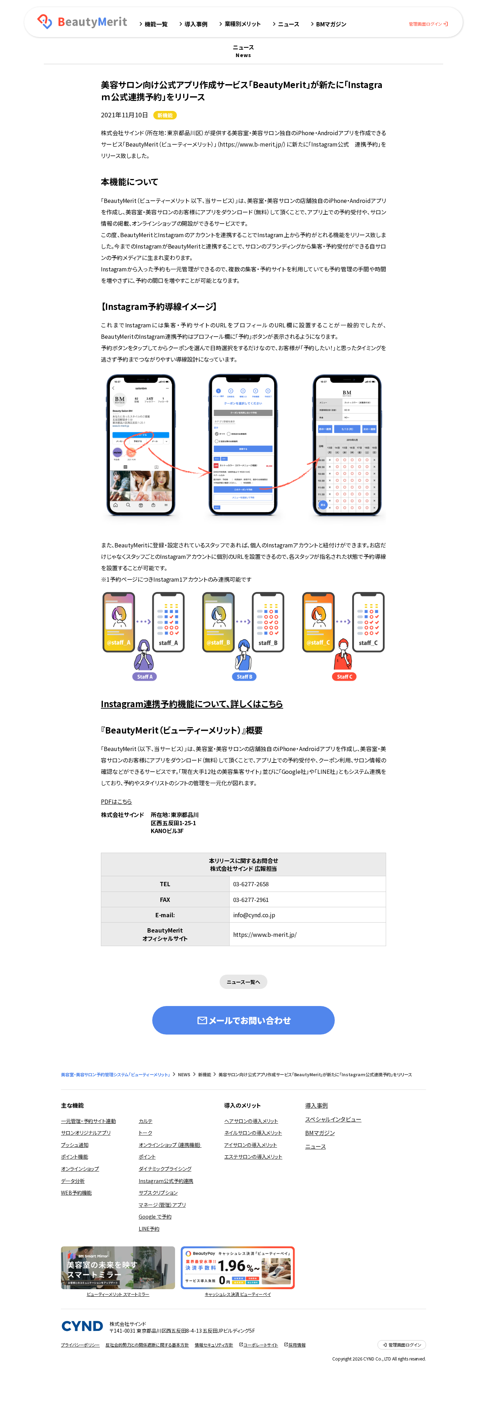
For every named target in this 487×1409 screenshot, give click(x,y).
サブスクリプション (158, 1192)
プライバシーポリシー (80, 1345)
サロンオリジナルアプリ (86, 1132)
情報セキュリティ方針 (214, 1345)
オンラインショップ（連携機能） (170, 1144)
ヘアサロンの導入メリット (251, 1120)
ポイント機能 (74, 1156)
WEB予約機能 (76, 1192)
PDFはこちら (116, 801)
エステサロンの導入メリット (253, 1156)
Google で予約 (155, 1216)
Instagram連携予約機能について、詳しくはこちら (192, 703)
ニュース (315, 1146)
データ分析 (73, 1180)
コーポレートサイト (261, 1345)
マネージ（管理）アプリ (162, 1204)
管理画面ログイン (428, 24)
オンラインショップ (80, 1168)
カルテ (146, 1120)
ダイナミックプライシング (165, 1168)
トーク (145, 1132)
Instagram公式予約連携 (166, 1180)
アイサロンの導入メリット (250, 1144)
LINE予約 (149, 1228)
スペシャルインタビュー (333, 1119)
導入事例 (316, 1105)
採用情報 (297, 1345)
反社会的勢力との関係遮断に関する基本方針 (147, 1345)
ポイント (147, 1156)
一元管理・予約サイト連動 (88, 1120)
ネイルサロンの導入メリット (253, 1132)
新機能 (165, 115)
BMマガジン (319, 1132)
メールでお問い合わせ (243, 1020)
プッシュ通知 (74, 1144)
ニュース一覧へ (243, 981)
